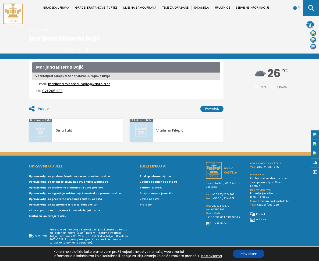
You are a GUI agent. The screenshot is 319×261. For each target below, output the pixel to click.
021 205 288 (52, 91)
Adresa (50, 49)
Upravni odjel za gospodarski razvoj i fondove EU (63, 204)
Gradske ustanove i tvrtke (96, 8)
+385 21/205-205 (223, 194)
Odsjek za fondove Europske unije (77, 49)
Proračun (146, 204)
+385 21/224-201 (223, 198)
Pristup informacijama (155, 176)
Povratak (212, 108)
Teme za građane (175, 8)
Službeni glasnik (151, 187)
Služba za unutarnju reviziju (47, 216)
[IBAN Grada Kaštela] (226, 224)
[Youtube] (313, 40)
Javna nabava (150, 199)
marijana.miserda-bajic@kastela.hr (79, 84)
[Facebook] (313, 33)
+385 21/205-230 (268, 205)
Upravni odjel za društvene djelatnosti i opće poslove (66, 187)
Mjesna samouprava (139, 8)
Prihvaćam (248, 253)
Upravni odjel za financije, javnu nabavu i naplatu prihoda (68, 182)
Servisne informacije (252, 8)
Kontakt (261, 214)
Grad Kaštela (36, 49)
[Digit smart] (39, 236)
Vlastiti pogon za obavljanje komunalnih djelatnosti (65, 210)
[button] (310, 25)
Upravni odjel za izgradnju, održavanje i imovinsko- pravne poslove (75, 193)
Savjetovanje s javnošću (156, 193)
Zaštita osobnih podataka (158, 182)
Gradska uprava (56, 8)
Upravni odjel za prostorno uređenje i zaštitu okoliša (65, 199)
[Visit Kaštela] (313, 46)
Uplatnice (222, 8)
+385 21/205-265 (268, 167)
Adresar (261, 219)
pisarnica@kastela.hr (274, 201)
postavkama (211, 256)
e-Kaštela (201, 8)
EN (299, 7)
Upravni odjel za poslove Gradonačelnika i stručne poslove (70, 176)
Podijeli (44, 108)
